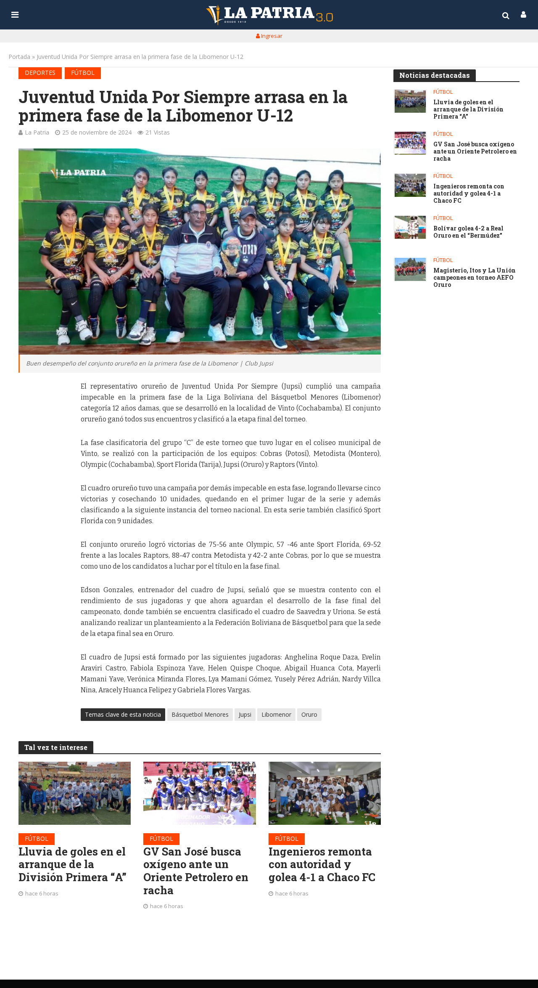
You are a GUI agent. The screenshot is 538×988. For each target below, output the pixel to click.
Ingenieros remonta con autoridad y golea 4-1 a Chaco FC (322, 864)
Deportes (40, 73)
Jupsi (245, 714)
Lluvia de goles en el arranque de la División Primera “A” (72, 864)
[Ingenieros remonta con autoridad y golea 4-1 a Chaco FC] (325, 793)
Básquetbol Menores (200, 714)
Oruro (309, 714)
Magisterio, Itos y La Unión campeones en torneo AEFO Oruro (474, 277)
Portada (19, 57)
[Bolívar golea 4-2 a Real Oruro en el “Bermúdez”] (410, 227)
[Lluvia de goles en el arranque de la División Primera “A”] (74, 793)
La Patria (37, 132)
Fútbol (83, 73)
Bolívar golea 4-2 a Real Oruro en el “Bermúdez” (468, 232)
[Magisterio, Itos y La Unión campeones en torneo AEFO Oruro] (410, 269)
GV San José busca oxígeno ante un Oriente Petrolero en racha (195, 871)
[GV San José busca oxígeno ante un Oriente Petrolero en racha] (199, 793)
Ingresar (271, 36)
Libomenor (276, 714)
